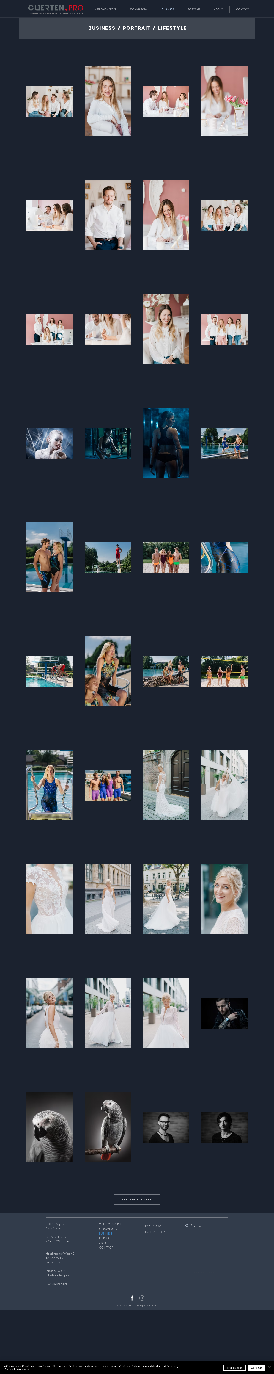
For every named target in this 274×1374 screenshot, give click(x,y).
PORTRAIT (105, 1238)
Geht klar (256, 1368)
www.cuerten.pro (56, 1283)
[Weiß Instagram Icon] (142, 1298)
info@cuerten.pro (56, 1237)
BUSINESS (105, 1234)
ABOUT (104, 1243)
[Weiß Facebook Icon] (132, 1298)
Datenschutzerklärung (17, 1369)
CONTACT (106, 1247)
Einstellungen (234, 1368)
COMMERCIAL (108, 1229)
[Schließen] (269, 1367)
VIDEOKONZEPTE (110, 1224)
